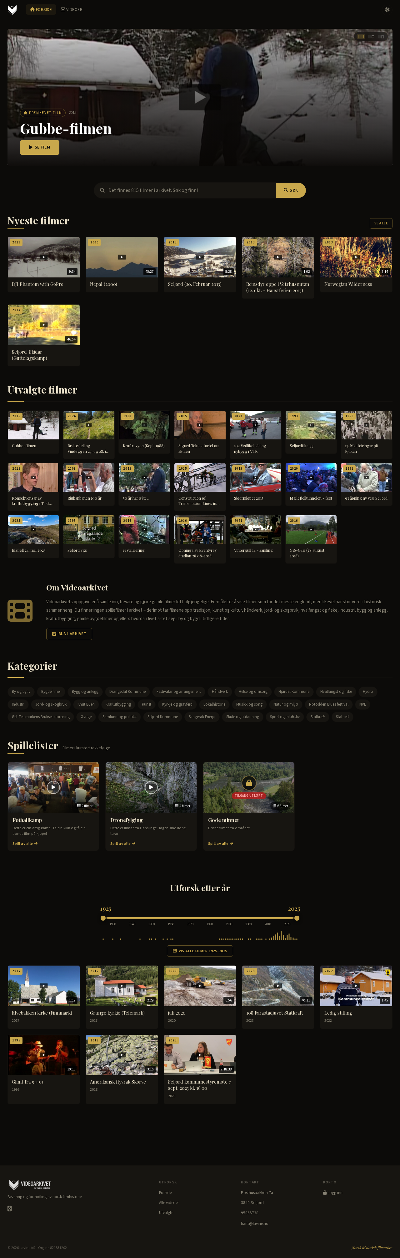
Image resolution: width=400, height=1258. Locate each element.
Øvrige (86, 717)
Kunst (146, 704)
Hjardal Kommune (293, 691)
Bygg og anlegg (85, 691)
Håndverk (220, 691)
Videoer (73, 9)
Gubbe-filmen (66, 128)
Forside (43, 9)
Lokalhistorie (214, 704)
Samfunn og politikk (119, 717)
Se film (42, 147)
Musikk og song (249, 704)
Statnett (342, 717)
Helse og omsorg (253, 691)
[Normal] (371, 36)
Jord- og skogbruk (51, 704)
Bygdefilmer (51, 691)
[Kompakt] (381, 36)
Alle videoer (169, 1203)
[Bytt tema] (387, 10)
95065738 (249, 1213)
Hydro (368, 691)
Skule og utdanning (242, 717)
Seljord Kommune (163, 717)
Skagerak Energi (202, 717)
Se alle (381, 223)
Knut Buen (86, 704)
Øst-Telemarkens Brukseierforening (41, 717)
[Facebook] (10, 1208)
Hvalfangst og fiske (336, 691)
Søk (294, 190)
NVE (362, 704)
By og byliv (21, 691)
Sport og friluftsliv (285, 717)
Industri (18, 704)
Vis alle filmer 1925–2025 (203, 951)
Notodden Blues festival (328, 704)
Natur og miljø (285, 704)
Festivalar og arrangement (179, 691)
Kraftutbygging (118, 704)
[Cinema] (361, 36)
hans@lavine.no (254, 1223)
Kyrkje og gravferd (177, 704)
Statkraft (318, 717)
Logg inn (334, 1193)
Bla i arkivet (72, 634)
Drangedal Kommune (127, 691)
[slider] (103, 918)
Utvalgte (166, 1213)
